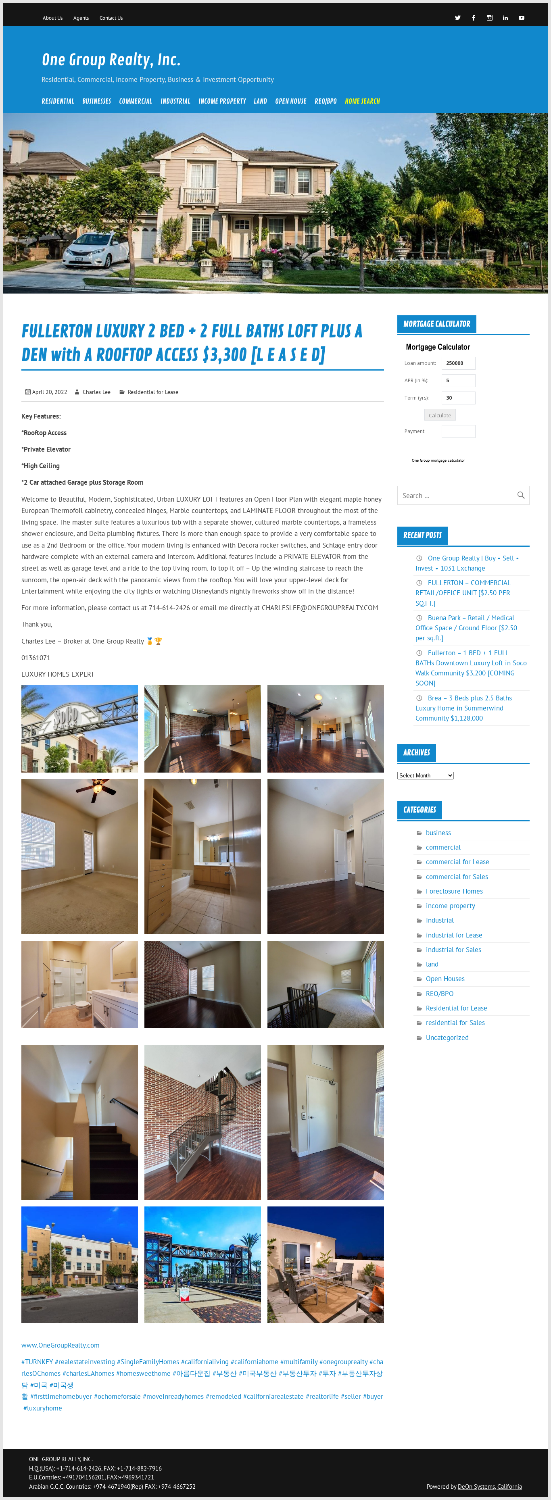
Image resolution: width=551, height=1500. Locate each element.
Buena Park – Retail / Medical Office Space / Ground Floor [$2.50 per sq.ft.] (466, 627)
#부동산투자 (298, 1373)
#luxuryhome (42, 1408)
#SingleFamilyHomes (148, 1361)
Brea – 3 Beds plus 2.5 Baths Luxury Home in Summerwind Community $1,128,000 (463, 708)
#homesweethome (143, 1373)
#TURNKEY (37, 1361)
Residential (58, 102)
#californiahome (254, 1361)
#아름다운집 (192, 1373)
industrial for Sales (453, 949)
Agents (81, 17)
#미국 (39, 1385)
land (260, 102)
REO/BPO (326, 102)
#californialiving (205, 1361)
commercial (443, 847)
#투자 (327, 1373)
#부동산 (225, 1373)
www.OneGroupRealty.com (60, 1345)
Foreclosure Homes (454, 891)
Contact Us (111, 17)
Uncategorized (447, 1037)
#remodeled (223, 1396)
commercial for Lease (457, 861)
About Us (53, 17)
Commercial (135, 102)
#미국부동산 (258, 1373)
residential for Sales (455, 1022)
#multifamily (298, 1361)
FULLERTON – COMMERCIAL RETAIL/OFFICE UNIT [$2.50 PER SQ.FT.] (463, 592)
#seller (351, 1396)
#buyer (373, 1396)
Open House (291, 102)
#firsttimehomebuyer (61, 1396)
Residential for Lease (153, 392)
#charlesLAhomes (88, 1373)
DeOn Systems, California (490, 1486)
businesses (96, 102)
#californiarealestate (273, 1396)
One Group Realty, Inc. (111, 60)
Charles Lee (97, 392)
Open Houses (445, 978)
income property (222, 102)
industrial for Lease (454, 935)
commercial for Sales (457, 876)
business (438, 832)
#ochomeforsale (117, 1396)
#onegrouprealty (343, 1361)
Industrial (175, 102)
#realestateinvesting (85, 1361)
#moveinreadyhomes (173, 1396)
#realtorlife (322, 1396)
